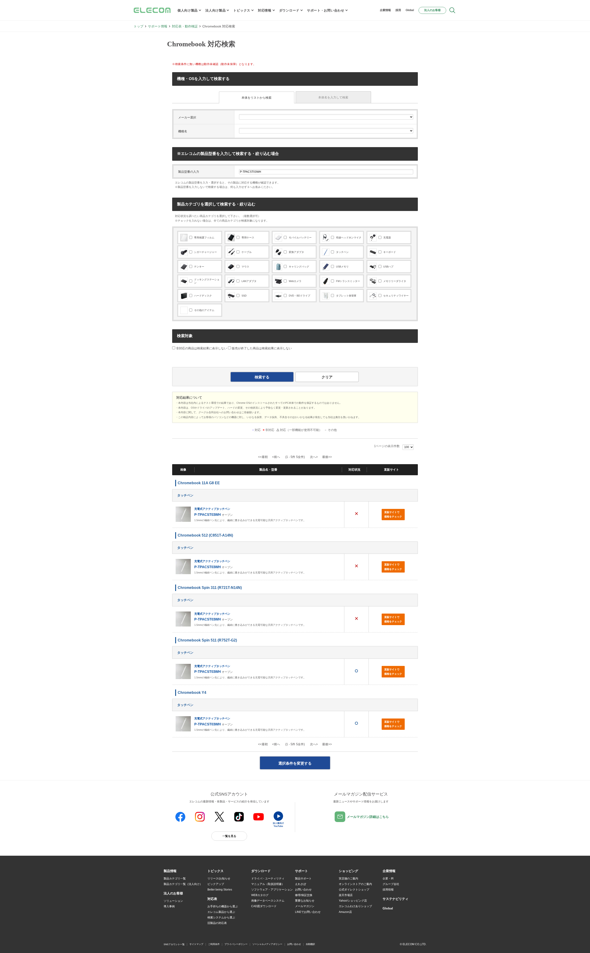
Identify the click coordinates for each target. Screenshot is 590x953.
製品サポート (303, 878)
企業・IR (388, 878)
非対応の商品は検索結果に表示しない (201, 348)
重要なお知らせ (304, 900)
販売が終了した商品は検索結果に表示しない (262, 348)
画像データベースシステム (267, 900)
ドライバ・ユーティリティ (267, 878)
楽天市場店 (346, 895)
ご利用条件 (214, 944)
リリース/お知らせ (218, 878)
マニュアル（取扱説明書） (267, 884)
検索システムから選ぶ (221, 917)
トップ (138, 26)
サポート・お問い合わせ (325, 10)
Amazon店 (345, 912)
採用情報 (388, 889)
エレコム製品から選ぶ (221, 912)
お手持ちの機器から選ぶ (222, 906)
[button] (215, 871)
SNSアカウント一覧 (174, 944)
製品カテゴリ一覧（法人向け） (183, 884)
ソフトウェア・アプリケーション (272, 889)
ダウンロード (289, 10)
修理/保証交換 (303, 895)
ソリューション (173, 901)
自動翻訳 (310, 944)
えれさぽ (300, 884)
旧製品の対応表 (217, 923)
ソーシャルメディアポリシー (267, 944)
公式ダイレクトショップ (354, 889)
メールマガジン (304, 906)
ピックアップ (215, 884)
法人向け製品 (215, 10)
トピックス (241, 10)
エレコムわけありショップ (355, 906)
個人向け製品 (187, 10)
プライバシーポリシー (236, 944)
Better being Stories (219, 889)
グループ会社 (391, 884)
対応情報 (264, 10)
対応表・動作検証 (185, 26)
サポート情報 (157, 26)
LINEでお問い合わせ (308, 912)
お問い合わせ (303, 889)
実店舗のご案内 (348, 878)
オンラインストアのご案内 (355, 884)
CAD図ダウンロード (264, 906)
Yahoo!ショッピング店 (353, 900)
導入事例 (169, 906)
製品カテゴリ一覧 (175, 878)
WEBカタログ (259, 895)
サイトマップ (196, 944)
